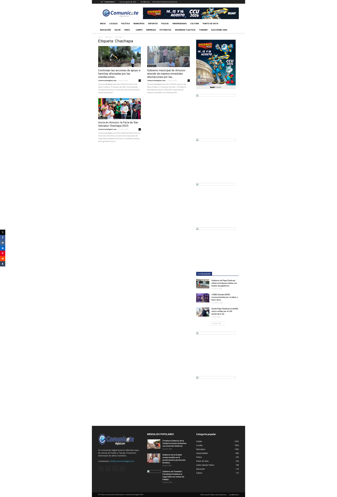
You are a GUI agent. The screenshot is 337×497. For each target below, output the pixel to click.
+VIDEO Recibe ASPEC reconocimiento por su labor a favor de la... (224, 297)
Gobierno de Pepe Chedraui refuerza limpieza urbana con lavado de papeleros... (224, 283)
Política (125, 23)
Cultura (194, 23)
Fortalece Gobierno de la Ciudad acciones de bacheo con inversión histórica (174, 443)
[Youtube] (237, 1)
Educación (105, 30)
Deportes (153, 23)
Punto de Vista (210, 23)
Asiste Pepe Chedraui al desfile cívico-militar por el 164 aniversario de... (224, 311)
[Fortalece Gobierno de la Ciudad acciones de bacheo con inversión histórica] (153, 444)
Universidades (179, 23)
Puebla (199, 441)
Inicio (103, 23)
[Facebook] (224, 1)
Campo (139, 30)
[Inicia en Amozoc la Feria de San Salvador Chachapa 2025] (119, 108)
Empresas (151, 30)
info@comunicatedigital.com (122, 461)
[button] (235, 27)
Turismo (203, 30)
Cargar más (216, 323)
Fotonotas (165, 30)
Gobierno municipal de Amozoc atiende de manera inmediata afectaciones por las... (166, 74)
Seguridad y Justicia (185, 30)
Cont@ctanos (145, 2)
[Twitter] (232, 1)
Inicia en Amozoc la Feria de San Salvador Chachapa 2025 (118, 124)
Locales (113, 23)
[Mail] (228, 1)
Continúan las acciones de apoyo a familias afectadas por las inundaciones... (119, 74)
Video (127, 30)
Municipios (138, 23)
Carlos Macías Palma (205, 465)
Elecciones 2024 (219, 30)
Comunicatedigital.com (107, 80)
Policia (165, 23)
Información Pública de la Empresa (164, 2)
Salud (118, 30)
